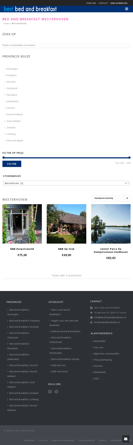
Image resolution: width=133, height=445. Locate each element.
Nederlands (100, 372)
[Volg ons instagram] (56, 392)
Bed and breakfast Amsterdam (60, 350)
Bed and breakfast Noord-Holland (22, 373)
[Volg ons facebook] (50, 392)
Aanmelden (100, 341)
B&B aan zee (58, 365)
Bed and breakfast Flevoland (18, 346)
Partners (98, 365)
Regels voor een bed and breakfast (63, 323)
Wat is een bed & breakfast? (59, 312)
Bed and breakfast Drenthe (24, 326)
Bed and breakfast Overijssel (18, 335)
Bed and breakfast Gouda (65, 359)
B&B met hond (59, 371)
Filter (11, 163)
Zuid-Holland (13, 121)
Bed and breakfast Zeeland (24, 393)
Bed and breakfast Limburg (24, 399)
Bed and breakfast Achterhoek (60, 340)
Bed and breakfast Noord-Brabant (22, 408)
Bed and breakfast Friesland (24, 320)
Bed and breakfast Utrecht (23, 365)
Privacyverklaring (103, 359)
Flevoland (12, 94)
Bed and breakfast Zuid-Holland (21, 384)
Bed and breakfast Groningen (18, 312)
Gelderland (12, 101)
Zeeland (11, 127)
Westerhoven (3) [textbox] (66, 183)
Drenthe (11, 81)
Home (6, 23)
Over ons (98, 347)
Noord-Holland (15, 114)
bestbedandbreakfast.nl (107, 322)
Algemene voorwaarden (106, 353)
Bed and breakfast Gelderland (18, 357)
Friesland (11, 75)
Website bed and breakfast (66, 331)
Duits (96, 378)
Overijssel (12, 88)
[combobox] (66, 183)
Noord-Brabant (15, 140)
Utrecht (11, 107)
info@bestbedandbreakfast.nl (110, 317)
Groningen (12, 68)
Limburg (11, 134)
